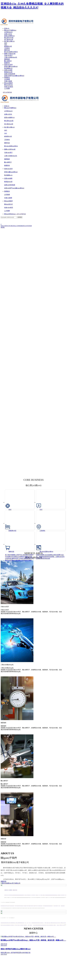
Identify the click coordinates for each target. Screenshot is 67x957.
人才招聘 (7, 88)
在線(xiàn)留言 (8, 86)
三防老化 (7, 48)
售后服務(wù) (8, 68)
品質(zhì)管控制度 (9, 74)
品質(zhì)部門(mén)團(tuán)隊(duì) (14, 75)
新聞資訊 (7, 77)
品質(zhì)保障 (8, 70)
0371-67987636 (7, 92)
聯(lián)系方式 (8, 85)
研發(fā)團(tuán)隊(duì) (11, 66)
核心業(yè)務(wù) (9, 41)
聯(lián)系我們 (8, 83)
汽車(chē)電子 (8, 55)
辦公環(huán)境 (8, 37)
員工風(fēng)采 (8, 39)
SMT (5, 43)
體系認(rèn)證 (8, 72)
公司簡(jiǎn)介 (8, 32)
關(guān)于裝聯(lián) (10, 30)
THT (5, 44)
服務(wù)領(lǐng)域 (9, 53)
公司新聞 (7, 79)
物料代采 (7, 50)
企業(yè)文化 (8, 34)
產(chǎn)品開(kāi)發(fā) (11, 52)
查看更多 (7, 63)
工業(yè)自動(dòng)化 (10, 57)
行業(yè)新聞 (8, 81)
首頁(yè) (6, 28)
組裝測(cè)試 (8, 46)
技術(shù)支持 (8, 64)
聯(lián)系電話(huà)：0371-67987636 (15, 214)
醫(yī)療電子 (8, 61)
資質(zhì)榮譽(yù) (9, 36)
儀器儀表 (7, 59)
